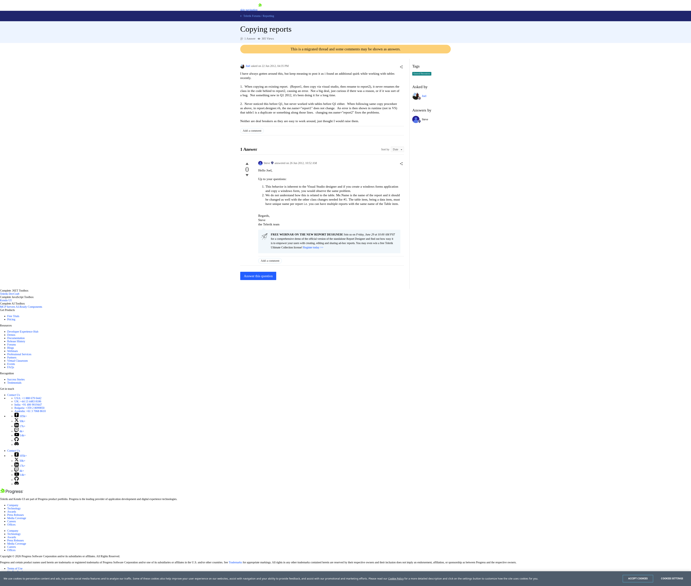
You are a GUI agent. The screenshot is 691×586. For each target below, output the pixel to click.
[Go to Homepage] (259, 9)
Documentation (16, 338)
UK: (27, 401)
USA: (27, 398)
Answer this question (258, 276)
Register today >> (313, 247)
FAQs (10, 367)
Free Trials (13, 316)
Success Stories (16, 379)
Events (11, 363)
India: (28, 404)
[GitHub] (16, 440)
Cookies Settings (672, 578)
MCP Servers (7, 306)
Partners (11, 357)
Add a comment (252, 130)
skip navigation (249, 9)
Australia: (30, 411)
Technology (14, 508)
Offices (11, 524)
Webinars (12, 351)
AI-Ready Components (29, 306)
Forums (11, 344)
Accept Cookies (638, 578)
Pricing (11, 319)
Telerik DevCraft (9, 293)
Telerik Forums (252, 15)
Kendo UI (6, 300)
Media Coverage (16, 518)
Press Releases (15, 514)
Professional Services (19, 354)
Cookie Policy (396, 578)
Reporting (268, 15)
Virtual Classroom (17, 360)
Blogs (10, 347)
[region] (345, 578)
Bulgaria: (29, 407)
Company (12, 505)
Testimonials (14, 382)
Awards (11, 511)
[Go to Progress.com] (11, 492)
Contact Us (13, 394)
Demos (11, 334)
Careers (11, 521)
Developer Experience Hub (22, 331)
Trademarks (235, 562)
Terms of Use (14, 568)
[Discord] (16, 444)
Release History (16, 341)
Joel (248, 65)
